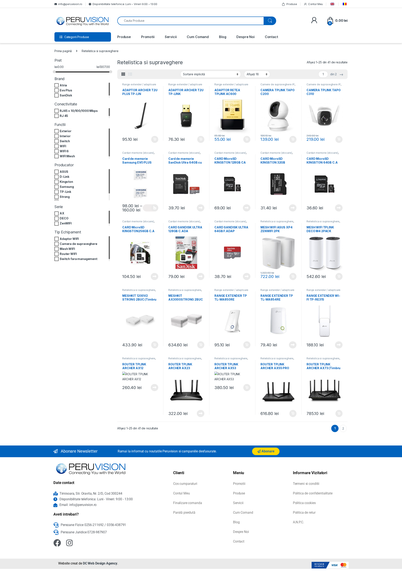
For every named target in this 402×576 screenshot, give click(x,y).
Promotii (148, 37)
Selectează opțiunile (150, 207)
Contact (271, 37)
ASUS (64, 171)
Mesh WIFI (67, 249)
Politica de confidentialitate (312, 493)
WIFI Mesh (67, 156)
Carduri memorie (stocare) (138, 152)
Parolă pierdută (184, 513)
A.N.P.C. (298, 522)
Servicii (171, 37)
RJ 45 (64, 116)
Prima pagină (63, 51)
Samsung (67, 186)
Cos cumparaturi (185, 484)
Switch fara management (78, 259)
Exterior (65, 131)
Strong (65, 196)
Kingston (66, 181)
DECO (64, 218)
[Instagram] (69, 543)
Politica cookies (304, 503)
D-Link (64, 176)
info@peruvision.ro (70, 4)
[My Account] (314, 21)
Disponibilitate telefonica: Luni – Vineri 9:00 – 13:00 (125, 4)
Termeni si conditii (306, 484)
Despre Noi (245, 37)
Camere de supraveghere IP (277, 84)
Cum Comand (198, 37)
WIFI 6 (64, 151)
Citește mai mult (199, 207)
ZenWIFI (66, 223)
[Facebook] (57, 543)
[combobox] (190, 21)
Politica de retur (304, 513)
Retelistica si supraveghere (276, 221)
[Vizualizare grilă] (123, 74)
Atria (63, 85)
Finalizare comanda (187, 503)
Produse (291, 4)
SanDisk (66, 95)
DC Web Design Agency (100, 563)
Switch (65, 141)
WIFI (63, 146)
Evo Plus (66, 90)
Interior (65, 136)
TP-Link (65, 191)
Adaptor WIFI (69, 239)
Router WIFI (68, 254)
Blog (222, 37)
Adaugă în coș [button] (153, 139)
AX (62, 213)
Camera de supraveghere (78, 244)
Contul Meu (315, 4)
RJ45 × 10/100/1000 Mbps (79, 111)
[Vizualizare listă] (130, 74)
